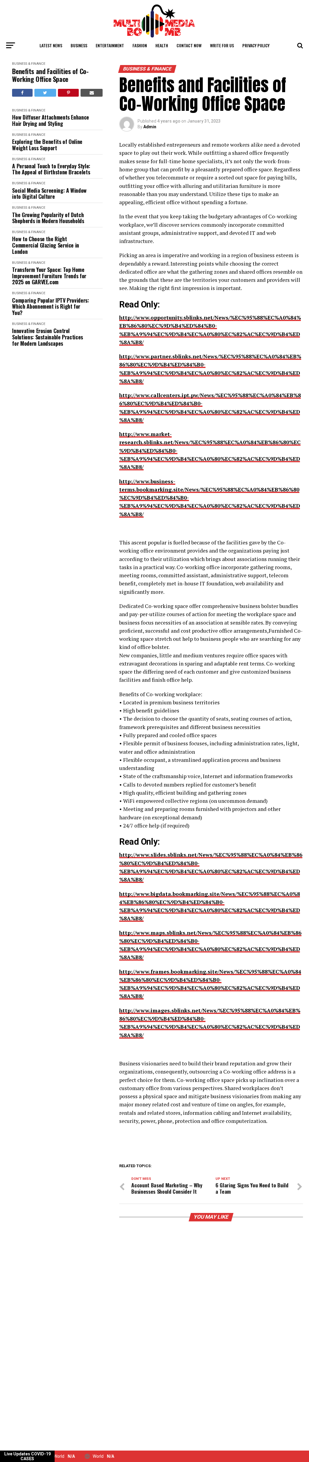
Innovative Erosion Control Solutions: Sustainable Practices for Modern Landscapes (47, 337)
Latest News (51, 45)
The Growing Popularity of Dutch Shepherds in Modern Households (48, 218)
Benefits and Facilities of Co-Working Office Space (50, 75)
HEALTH (161, 45)
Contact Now (189, 45)
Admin (149, 126)
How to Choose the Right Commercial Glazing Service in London (45, 245)
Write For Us (222, 45)
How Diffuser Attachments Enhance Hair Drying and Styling (50, 120)
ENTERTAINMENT (110, 45)
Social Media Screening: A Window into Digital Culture (49, 193)
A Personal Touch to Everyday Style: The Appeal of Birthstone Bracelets (51, 169)
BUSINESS (79, 45)
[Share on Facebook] (22, 93)
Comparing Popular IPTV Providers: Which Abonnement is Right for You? (50, 306)
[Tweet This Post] (45, 93)
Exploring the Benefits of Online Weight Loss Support (47, 145)
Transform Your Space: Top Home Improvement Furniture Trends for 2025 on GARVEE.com (49, 276)
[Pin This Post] (68, 93)
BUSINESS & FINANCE (28, 64)
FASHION (139, 45)
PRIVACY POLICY (255, 45)
